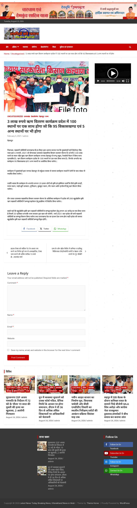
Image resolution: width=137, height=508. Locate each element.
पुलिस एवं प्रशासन (66, 47)
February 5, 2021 (14, 136)
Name (10, 315)
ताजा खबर (44, 437)
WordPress (125, 503)
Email (10, 327)
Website (10, 338)
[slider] (111, 81)
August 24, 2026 (13, 417)
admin (25, 136)
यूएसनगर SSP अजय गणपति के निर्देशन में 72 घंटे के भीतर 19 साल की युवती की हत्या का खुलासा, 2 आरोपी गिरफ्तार (18, 405)
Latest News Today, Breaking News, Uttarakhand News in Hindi (47, 503)
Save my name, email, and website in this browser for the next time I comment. (45, 350)
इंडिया (14, 47)
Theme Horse (93, 503)
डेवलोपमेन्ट (44, 47)
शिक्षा (54, 47)
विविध (9, 371)
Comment (12, 283)
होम (7, 47)
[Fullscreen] (127, 81)
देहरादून (41, 116)
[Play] (98, 81)
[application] (113, 73)
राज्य (46, 116)
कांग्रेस (107, 391)
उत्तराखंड (27, 116)
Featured (11, 388)
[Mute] (123, 81)
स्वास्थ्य (25, 47)
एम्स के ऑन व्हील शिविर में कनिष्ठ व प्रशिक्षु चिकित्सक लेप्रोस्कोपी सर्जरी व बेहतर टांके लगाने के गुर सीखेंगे (67, 251)
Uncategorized (15, 116)
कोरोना (34, 47)
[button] (112, 73)
